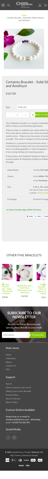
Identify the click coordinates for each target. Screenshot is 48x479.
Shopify (28, 452)
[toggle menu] (3, 5)
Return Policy (12, 402)
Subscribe (39, 335)
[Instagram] (14, 437)
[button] (3, 284)
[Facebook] (8, 437)
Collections (11, 358)
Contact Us (11, 365)
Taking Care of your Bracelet (18, 391)
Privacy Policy (12, 395)
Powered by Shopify (30, 455)
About (8, 362)
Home (24, 15)
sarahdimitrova (17, 452)
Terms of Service (13, 398)
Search (9, 383)
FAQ (8, 369)
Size (8, 107)
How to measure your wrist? (18, 387)
